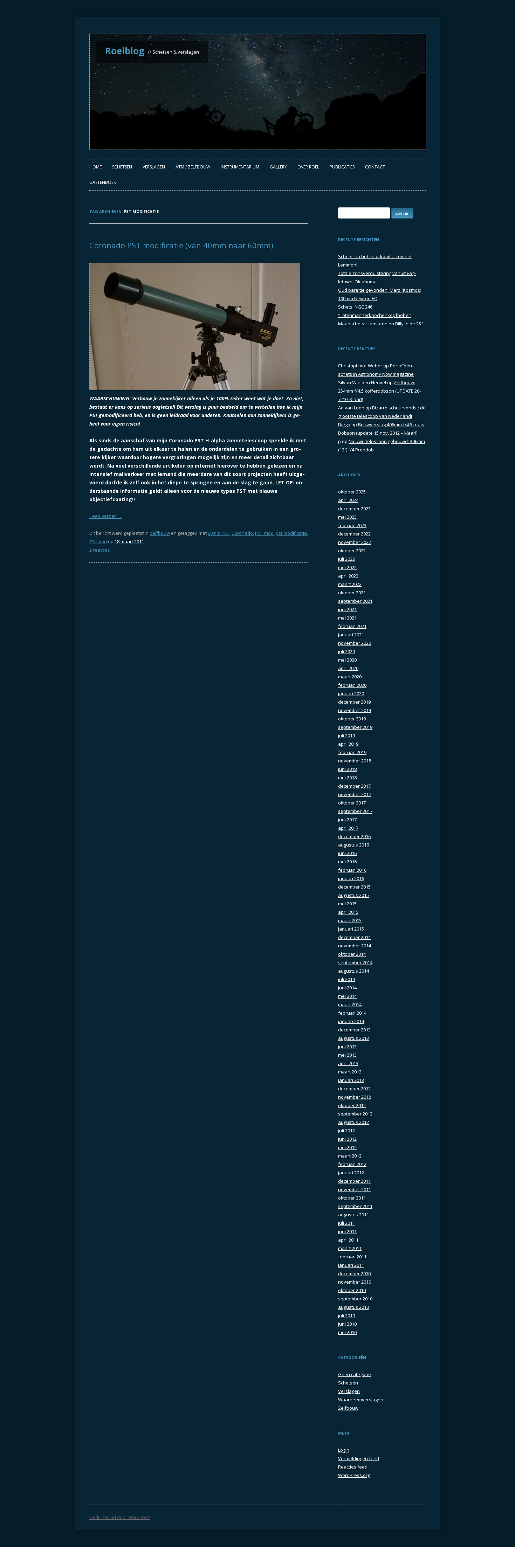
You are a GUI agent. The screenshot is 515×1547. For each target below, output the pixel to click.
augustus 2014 (353, 971)
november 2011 (354, 1189)
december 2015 (354, 887)
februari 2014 (352, 1013)
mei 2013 (347, 1055)
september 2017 (355, 811)
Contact (375, 167)
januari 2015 (351, 929)
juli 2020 (346, 651)
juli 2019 (346, 735)
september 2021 (355, 601)
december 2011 (354, 1181)
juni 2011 (347, 1231)
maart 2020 (350, 677)
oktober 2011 (352, 1198)
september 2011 (355, 1206)
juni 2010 (347, 1324)
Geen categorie (354, 1374)
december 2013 (354, 1030)
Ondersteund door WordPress (119, 1517)
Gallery (278, 167)
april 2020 (348, 668)
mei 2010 (347, 1332)
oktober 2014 (352, 954)
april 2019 (348, 744)
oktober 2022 (352, 550)
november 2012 (354, 1097)
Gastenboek (102, 182)
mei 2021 (347, 618)
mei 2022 (347, 567)
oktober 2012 (352, 1105)
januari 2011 (351, 1265)
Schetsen (122, 167)
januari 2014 (351, 1021)
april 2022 (348, 576)
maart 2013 (350, 1072)
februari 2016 (352, 870)
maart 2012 (350, 1156)
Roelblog (124, 50)
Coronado (242, 533)
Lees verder (105, 516)
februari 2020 (352, 685)
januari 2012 (351, 1172)
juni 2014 (347, 988)
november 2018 (354, 761)
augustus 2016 (353, 845)
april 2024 (348, 500)
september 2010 (355, 1299)
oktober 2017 (352, 803)
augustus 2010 (353, 1307)
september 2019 (355, 727)
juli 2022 (346, 559)
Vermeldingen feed (358, 1458)
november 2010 (354, 1282)
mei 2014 (347, 996)
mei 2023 (347, 517)
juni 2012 (347, 1139)
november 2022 (354, 542)
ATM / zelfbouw (193, 167)
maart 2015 (350, 920)
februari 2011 (352, 1257)
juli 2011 (346, 1223)
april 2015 (348, 912)
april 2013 (348, 1063)
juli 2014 (346, 979)
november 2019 (354, 710)
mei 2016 (347, 861)
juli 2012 (346, 1130)
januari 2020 (351, 693)
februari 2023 (352, 525)
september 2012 (355, 1114)
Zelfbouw (160, 533)
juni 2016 (347, 853)
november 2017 (354, 794)
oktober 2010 (352, 1290)
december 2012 (354, 1088)
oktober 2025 (352, 492)
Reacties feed (353, 1467)
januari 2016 (351, 878)
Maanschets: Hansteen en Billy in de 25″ (380, 323)
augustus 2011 (353, 1214)
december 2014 (354, 937)
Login (343, 1450)
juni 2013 (347, 1046)
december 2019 (354, 702)
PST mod (264, 533)
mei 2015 (347, 903)
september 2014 (355, 962)
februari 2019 (352, 752)
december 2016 (354, 836)
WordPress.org (354, 1475)
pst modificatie (291, 533)
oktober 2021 (352, 592)
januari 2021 (351, 634)
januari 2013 (351, 1080)
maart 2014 (350, 1004)
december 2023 (354, 508)
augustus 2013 (353, 1038)
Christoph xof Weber (360, 365)
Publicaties (342, 167)
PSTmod (98, 541)
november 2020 (354, 643)
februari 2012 (352, 1164)
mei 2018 (347, 777)
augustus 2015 (353, 895)
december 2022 (354, 534)
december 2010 (354, 1273)
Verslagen (154, 167)
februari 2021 (352, 626)
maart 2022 (350, 584)
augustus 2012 (353, 1122)
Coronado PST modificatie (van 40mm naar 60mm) (181, 245)
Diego (344, 424)
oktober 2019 (352, 719)
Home (95, 167)
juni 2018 (347, 769)
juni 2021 (347, 609)
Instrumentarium (240, 167)
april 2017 (348, 828)
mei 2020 (347, 660)
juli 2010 (346, 1315)
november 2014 (354, 945)
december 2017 (354, 786)
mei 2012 (347, 1147)
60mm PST (218, 533)
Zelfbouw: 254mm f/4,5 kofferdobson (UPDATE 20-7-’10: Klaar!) (379, 390)
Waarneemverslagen (360, 1399)
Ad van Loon (351, 408)
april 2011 (348, 1240)
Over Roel (308, 167)
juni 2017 (347, 819)
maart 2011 (350, 1248)
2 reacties (99, 550)
